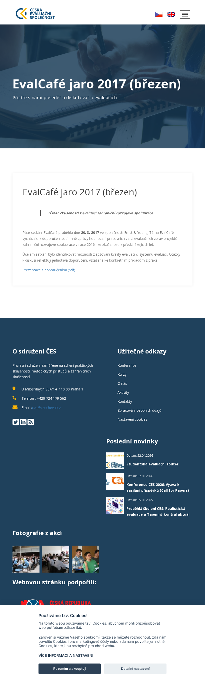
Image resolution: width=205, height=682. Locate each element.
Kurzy (122, 374)
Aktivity (123, 392)
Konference (127, 365)
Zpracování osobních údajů (140, 410)
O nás (122, 383)
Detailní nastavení (135, 669)
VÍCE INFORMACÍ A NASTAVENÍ (65, 655)
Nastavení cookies (132, 419)
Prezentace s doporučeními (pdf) (48, 270)
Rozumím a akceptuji (69, 669)
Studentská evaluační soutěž (152, 464)
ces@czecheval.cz (46, 407)
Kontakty (125, 401)
